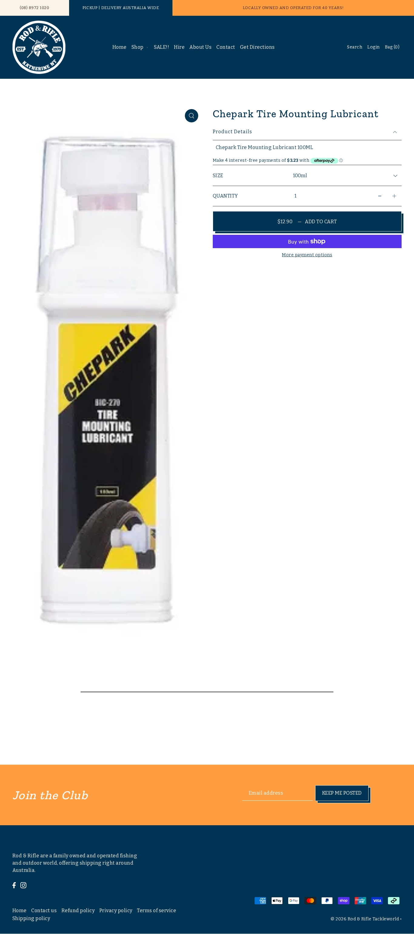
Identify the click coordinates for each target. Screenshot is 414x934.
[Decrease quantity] (379, 196)
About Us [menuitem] (200, 47)
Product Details (232, 132)
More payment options (307, 255)
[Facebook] (14, 885)
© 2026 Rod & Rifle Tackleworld (365, 919)
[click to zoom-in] (191, 115)
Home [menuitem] (119, 47)
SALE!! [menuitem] (161, 47)
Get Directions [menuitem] (257, 47)
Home (19, 910)
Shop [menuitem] (138, 47)
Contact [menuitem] (225, 47)
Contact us (44, 910)
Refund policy (78, 910)
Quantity (225, 196)
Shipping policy (31, 918)
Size (218, 175)
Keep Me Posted (342, 793)
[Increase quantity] (394, 196)
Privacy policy (115, 910)
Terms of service (156, 910)
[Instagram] (23, 885)
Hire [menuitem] (179, 47)
